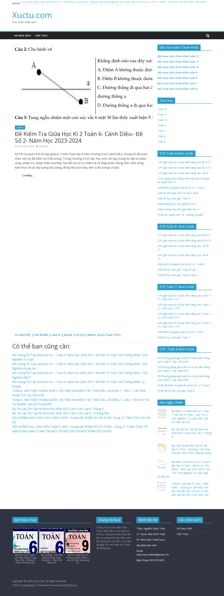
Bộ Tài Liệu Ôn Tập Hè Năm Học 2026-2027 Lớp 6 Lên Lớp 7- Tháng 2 (192, 433)
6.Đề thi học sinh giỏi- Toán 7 (174, 337)
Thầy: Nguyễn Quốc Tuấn (150, 528)
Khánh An (43, 146)
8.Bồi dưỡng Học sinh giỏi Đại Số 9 (177, 204)
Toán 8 (162, 136)
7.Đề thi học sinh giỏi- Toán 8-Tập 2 (178, 275)
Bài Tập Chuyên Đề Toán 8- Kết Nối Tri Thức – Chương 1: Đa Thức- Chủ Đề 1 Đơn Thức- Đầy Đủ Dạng (191, 449)
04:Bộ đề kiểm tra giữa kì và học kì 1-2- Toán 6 (184, 385)
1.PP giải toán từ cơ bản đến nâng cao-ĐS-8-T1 (184, 235)
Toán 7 (162, 130)
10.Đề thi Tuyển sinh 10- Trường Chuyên (180, 214)
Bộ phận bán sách (146, 545)
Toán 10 (162, 109)
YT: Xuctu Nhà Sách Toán (150, 534)
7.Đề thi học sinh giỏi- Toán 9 (174, 198)
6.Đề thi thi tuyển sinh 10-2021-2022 (178, 193)
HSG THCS (41, 35)
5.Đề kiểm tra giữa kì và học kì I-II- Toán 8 (181, 264)
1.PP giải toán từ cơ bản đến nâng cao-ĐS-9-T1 (184, 162)
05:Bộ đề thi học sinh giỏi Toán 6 (176, 390)
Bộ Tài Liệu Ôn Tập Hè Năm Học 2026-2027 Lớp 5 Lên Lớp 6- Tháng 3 (58, 409)
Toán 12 (162, 120)
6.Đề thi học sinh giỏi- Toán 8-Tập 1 (178, 269)
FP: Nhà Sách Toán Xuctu (150, 539)
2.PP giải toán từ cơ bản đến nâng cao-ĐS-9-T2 (184, 167)
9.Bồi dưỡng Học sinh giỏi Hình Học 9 (178, 209)
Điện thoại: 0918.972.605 (150, 560)
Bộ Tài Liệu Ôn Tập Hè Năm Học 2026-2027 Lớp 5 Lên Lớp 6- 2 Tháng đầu (60, 413)
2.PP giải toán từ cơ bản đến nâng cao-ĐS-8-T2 (184, 240)
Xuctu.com (32, 14)
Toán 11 (162, 114)
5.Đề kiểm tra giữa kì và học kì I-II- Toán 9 (181, 187)
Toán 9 (162, 141)
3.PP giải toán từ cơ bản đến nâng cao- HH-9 (183, 173)
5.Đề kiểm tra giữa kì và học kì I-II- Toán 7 (181, 332)
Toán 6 (20, 127)
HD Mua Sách (22, 35)
